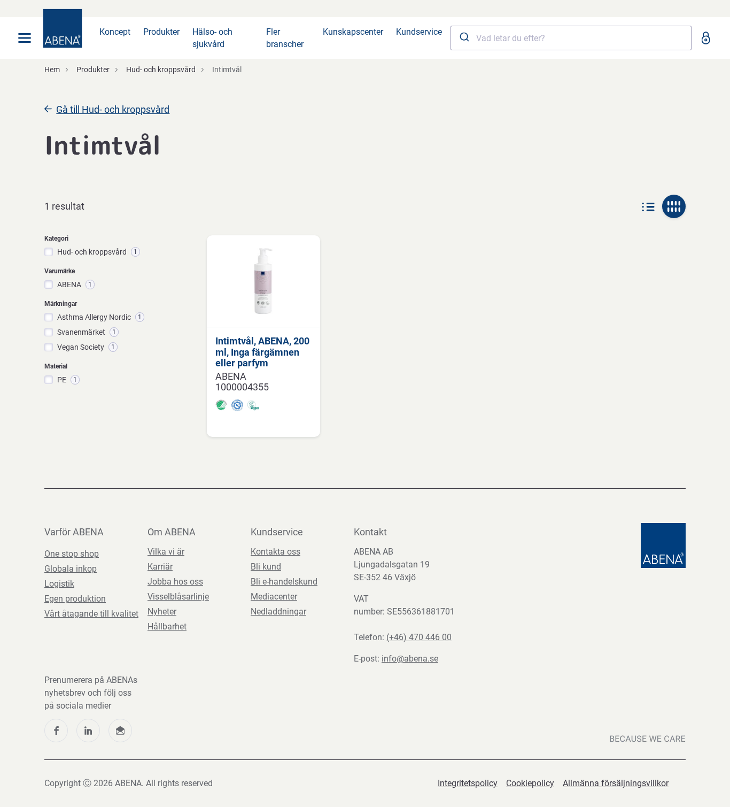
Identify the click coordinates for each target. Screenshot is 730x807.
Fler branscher (285, 38)
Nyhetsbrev (120, 730)
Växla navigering (24, 38)
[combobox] (571, 38)
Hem (52, 69)
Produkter (161, 32)
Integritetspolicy (468, 783)
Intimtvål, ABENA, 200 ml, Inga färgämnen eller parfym (262, 352)
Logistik (59, 584)
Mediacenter (274, 596)
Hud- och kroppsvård (161, 69)
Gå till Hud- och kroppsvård (112, 109)
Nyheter (161, 611)
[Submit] (463, 38)
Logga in (705, 38)
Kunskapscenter (353, 32)
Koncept (114, 32)
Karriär (160, 567)
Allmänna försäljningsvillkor (616, 783)
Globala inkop (70, 569)
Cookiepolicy (530, 783)
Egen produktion (75, 599)
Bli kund (266, 567)
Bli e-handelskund (284, 582)
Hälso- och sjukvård (212, 38)
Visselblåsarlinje (178, 596)
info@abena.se (410, 659)
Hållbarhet (167, 626)
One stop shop (71, 554)
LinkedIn (88, 730)
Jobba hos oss (175, 582)
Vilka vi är (165, 552)
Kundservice (419, 32)
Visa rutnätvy (674, 206)
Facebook (56, 730)
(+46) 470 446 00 (419, 637)
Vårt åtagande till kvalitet (91, 614)
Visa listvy (648, 206)
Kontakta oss (275, 552)
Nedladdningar (278, 611)
